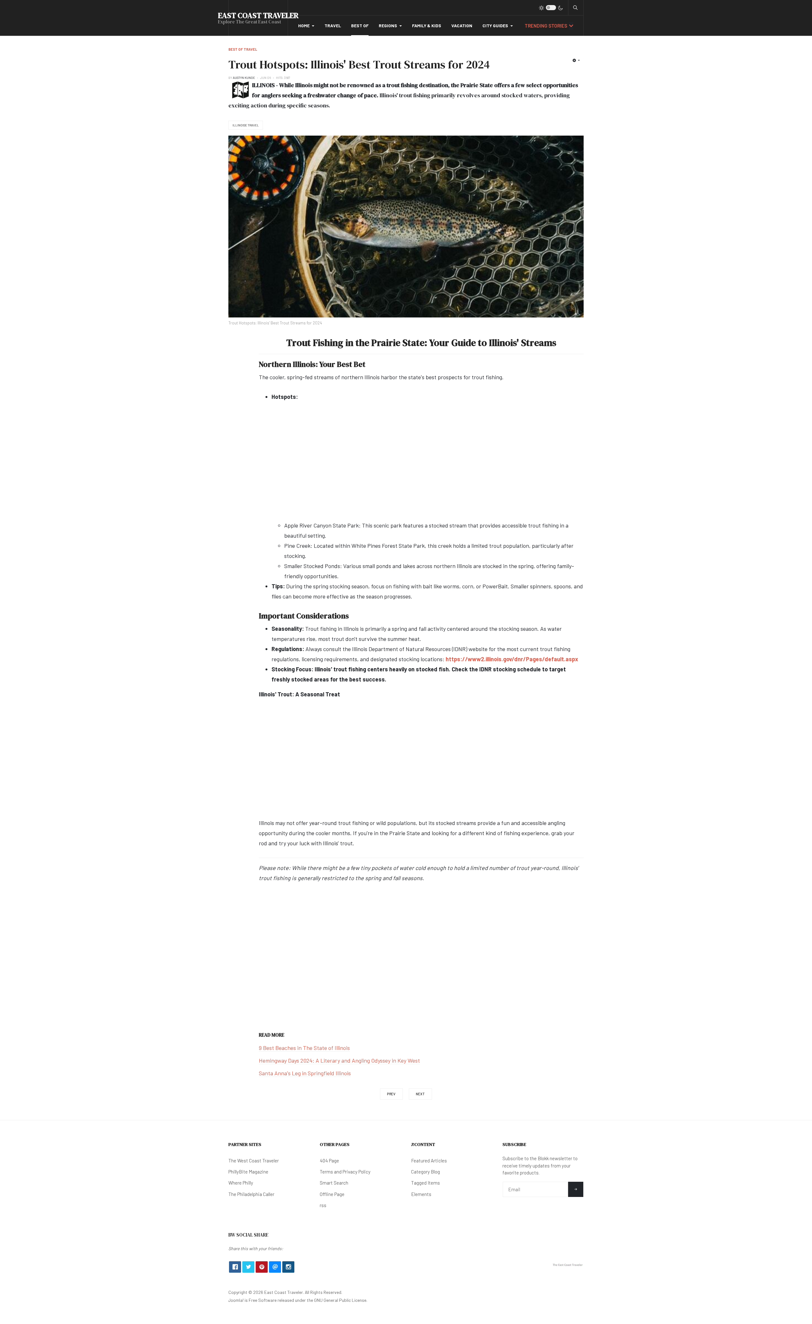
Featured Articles (429, 1160)
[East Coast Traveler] (568, 1264)
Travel (332, 25)
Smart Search (334, 1183)
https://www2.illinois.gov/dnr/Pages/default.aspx (512, 659)
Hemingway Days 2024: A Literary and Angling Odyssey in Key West (339, 1060)
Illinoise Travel (245, 125)
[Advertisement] (428, 465)
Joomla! (236, 1300)
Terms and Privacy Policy (345, 1171)
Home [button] (304, 25)
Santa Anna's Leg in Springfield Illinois (305, 1073)
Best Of (360, 25)
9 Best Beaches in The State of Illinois (304, 1047)
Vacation (461, 25)
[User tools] (576, 60)
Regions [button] (388, 25)
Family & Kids (426, 25)
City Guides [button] (495, 25)
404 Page (329, 1160)
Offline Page (332, 1194)
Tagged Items (425, 1183)
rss (323, 1205)
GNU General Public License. (340, 1300)
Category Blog (425, 1171)
